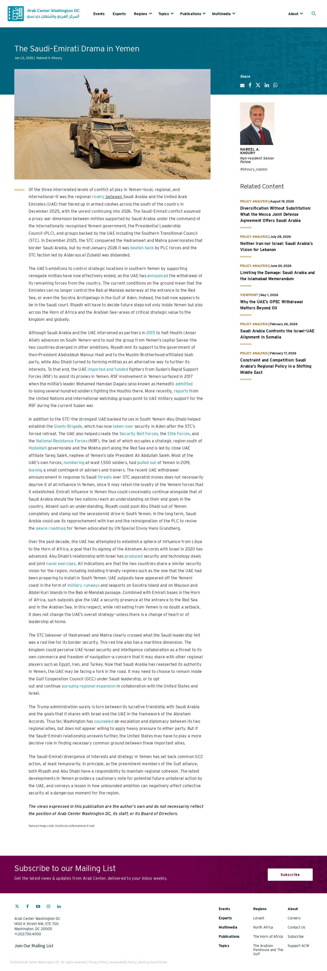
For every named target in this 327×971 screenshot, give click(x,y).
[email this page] (242, 87)
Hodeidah (38, 448)
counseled (103, 721)
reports (181, 391)
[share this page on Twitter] (258, 87)
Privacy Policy (98, 962)
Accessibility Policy (123, 962)
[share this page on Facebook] (250, 87)
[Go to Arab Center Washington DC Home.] (43, 13)
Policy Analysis (254, 201)
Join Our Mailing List (33, 946)
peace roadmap (51, 528)
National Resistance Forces (61, 440)
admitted (184, 383)
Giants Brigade (68, 426)
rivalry (98, 196)
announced (157, 275)
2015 (150, 332)
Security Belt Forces (139, 433)
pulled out (146, 462)
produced (134, 556)
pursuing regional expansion (88, 686)
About (293, 14)
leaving (35, 470)
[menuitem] (103, 13)
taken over (123, 426)
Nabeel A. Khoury (250, 151)
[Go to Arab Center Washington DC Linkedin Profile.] (59, 907)
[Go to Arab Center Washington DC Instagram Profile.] (48, 907)
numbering (74, 462)
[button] (314, 14)
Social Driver (158, 962)
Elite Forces (179, 433)
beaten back (142, 247)
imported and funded (108, 369)
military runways (83, 585)
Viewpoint (249, 295)
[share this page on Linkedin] (267, 87)
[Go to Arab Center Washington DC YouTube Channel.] (38, 907)
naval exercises (60, 563)
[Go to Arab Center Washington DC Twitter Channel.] (17, 907)
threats (105, 477)
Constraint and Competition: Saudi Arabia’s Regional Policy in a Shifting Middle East (275, 366)
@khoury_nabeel (253, 169)
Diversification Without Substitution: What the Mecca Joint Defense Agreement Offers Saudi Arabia (275, 214)
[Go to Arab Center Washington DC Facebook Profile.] (27, 907)
